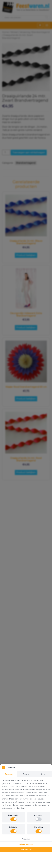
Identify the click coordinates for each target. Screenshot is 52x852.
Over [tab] (43, 774)
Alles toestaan (26, 849)
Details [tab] (26, 774)
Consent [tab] (8, 774)
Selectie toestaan (26, 844)
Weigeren (26, 839)
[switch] (13, 819)
